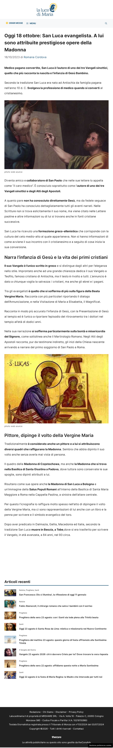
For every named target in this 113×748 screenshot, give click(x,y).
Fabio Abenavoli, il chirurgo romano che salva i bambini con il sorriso (55, 606)
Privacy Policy (76, 712)
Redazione (35, 712)
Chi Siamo (48, 712)
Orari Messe (16, 23)
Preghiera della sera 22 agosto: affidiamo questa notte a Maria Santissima (58, 665)
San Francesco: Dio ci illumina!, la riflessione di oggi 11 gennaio (52, 594)
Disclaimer (61, 712)
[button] (106, 23)
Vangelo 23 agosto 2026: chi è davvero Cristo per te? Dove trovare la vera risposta (63, 654)
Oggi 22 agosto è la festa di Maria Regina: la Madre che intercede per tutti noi (60, 676)
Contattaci (78, 728)
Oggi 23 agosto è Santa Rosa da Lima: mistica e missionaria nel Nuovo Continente (63, 628)
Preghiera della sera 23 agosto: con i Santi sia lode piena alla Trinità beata (58, 617)
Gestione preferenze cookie (100, 745)
